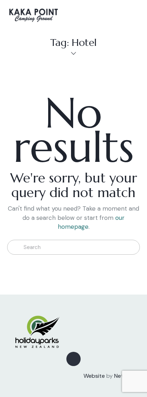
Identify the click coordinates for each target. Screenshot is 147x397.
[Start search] (15, 247)
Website (94, 376)
